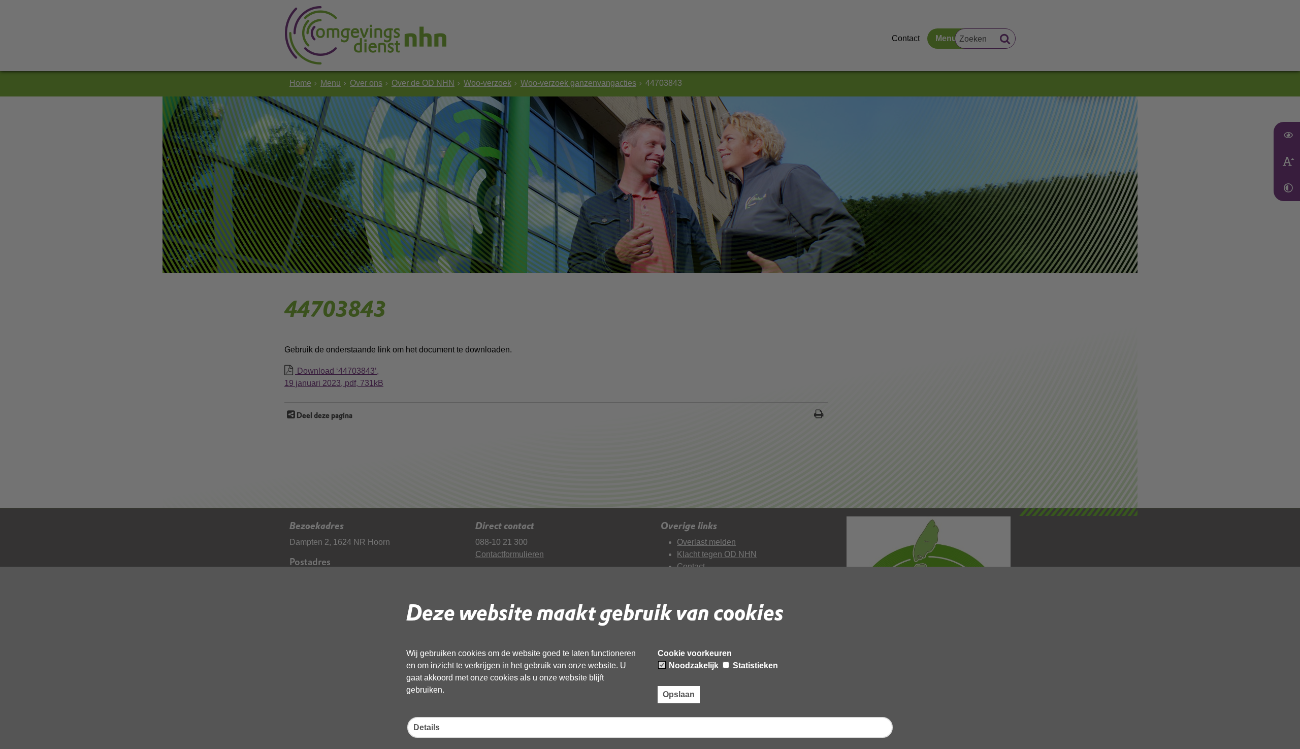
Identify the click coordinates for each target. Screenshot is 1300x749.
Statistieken (754, 665)
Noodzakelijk (693, 665)
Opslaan (679, 694)
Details (426, 727)
